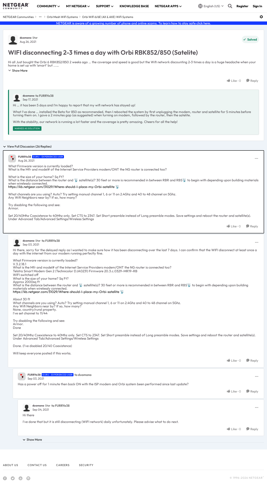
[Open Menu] (261, 17)
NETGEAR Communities (18, 17)
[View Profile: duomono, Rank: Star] (13, 39)
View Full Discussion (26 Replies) (29, 146)
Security (86, 465)
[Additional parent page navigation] (40, 17)
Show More (20, 70)
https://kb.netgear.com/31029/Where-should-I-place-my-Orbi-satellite (61, 187)
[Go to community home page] (16, 6)
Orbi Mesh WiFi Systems (62, 17)
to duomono (82, 374)
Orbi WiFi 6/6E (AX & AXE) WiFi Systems (107, 17)
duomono (25, 37)
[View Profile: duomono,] (17, 97)
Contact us (37, 465)
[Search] (230, 6)
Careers (63, 465)
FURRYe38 (24, 156)
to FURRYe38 (44, 95)
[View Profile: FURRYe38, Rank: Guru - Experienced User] (12, 158)
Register (242, 6)
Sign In (257, 6)
